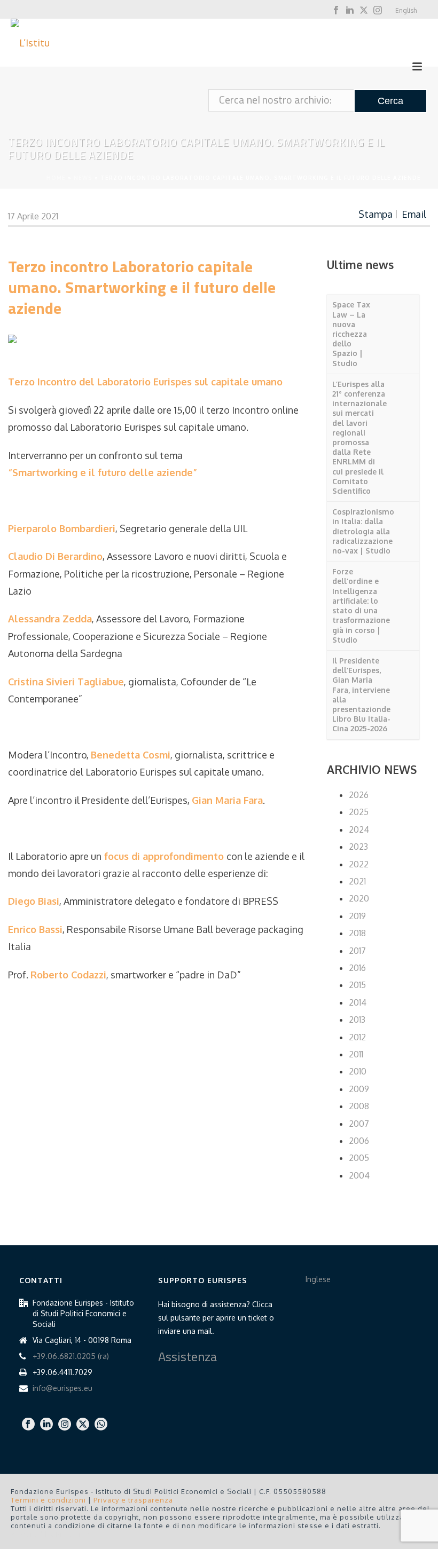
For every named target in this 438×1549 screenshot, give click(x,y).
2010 (357, 1071)
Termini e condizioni (48, 1500)
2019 (357, 916)
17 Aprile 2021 (33, 216)
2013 (357, 1019)
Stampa (375, 214)
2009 (359, 1089)
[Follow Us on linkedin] (46, 1425)
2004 (359, 1175)
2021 (357, 881)
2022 (359, 864)
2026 (359, 795)
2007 (359, 1123)
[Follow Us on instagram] (64, 1425)
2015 (357, 985)
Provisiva (73, 1534)
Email (414, 214)
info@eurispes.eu (62, 1388)
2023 (358, 846)
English (406, 10)
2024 (359, 829)
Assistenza (187, 1356)
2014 (357, 1002)
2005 (359, 1158)
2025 (359, 812)
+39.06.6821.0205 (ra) (71, 1356)
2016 (357, 968)
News (83, 178)
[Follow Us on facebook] (28, 1425)
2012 (357, 1037)
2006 (359, 1140)
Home (56, 178)
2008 (359, 1106)
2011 (356, 1054)
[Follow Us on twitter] (82, 1425)
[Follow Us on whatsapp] (101, 1425)
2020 (359, 898)
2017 (357, 950)
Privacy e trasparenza (133, 1500)
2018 (357, 933)
